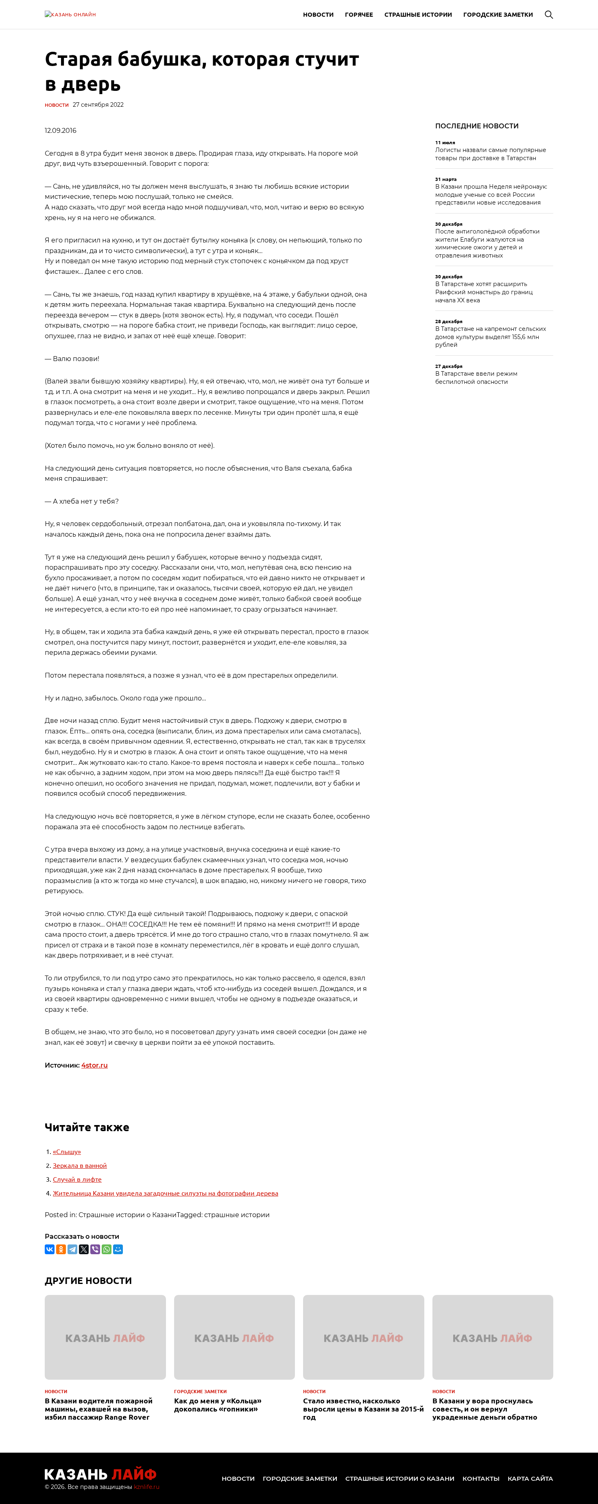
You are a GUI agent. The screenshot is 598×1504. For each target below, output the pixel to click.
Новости (318, 14)
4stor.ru (94, 1065)
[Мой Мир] (118, 1249)
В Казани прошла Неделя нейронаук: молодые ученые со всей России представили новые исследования (491, 194)
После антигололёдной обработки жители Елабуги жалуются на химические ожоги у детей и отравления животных (487, 243)
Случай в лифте (77, 1179)
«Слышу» (67, 1151)
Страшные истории (418, 14)
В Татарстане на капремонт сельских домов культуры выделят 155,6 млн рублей (490, 336)
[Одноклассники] (61, 1249)
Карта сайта (530, 1478)
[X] (84, 1249)
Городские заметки (498, 14)
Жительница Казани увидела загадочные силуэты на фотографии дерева (165, 1193)
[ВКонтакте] (50, 1249)
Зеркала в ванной (80, 1165)
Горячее (359, 14)
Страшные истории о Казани (399, 1478)
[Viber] (95, 1249)
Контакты (481, 1478)
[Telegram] (72, 1249)
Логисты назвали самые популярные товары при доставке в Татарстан (490, 154)
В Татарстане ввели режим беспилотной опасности (476, 377)
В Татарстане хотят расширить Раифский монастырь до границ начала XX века (484, 292)
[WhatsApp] (106, 1249)
